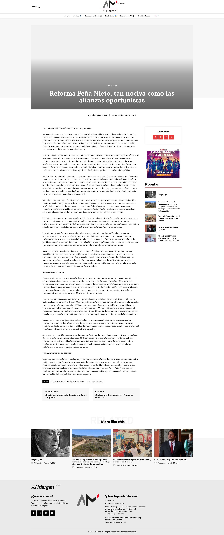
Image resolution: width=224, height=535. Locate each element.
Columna (112, 86)
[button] (36, 6)
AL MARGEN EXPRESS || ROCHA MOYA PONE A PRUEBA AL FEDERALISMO (169, 238)
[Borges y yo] (150, 194)
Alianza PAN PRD (57, 382)
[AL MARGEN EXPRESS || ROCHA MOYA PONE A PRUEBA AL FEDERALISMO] (150, 238)
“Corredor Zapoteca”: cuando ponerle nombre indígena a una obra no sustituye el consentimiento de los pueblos (169, 206)
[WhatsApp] (171, 137)
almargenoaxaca (99, 115)
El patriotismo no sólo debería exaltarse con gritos (66, 396)
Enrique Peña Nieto (75, 382)
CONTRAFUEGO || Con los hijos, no (170, 459)
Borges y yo (162, 194)
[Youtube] (52, 513)
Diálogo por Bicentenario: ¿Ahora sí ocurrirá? (114, 396)
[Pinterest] (166, 137)
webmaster (38, 463)
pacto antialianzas (95, 382)
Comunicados (110, 522)
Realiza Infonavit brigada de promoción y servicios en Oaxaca (169, 218)
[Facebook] (155, 137)
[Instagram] (39, 513)
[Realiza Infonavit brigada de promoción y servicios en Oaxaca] (150, 218)
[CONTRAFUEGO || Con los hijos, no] (150, 228)
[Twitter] (160, 137)
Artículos (108, 503)
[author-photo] (32, 463)
